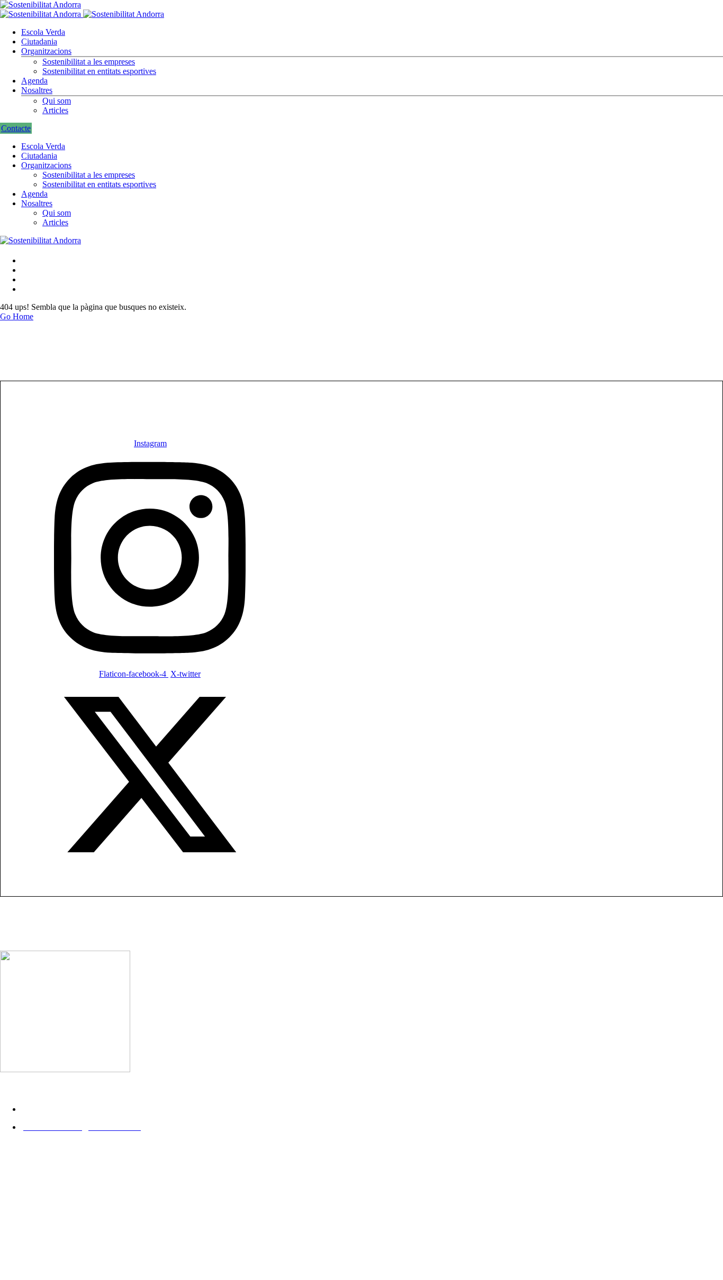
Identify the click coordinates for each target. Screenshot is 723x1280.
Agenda (34, 80)
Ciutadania (39, 41)
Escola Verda (43, 31)
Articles (55, 110)
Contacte (16, 128)
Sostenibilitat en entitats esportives (99, 71)
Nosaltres (36, 90)
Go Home (16, 316)
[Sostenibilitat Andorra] (40, 4)
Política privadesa (37, 1194)
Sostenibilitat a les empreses (88, 61)
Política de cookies (39, 1213)
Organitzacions (46, 51)
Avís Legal (21, 1176)
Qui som (56, 100)
